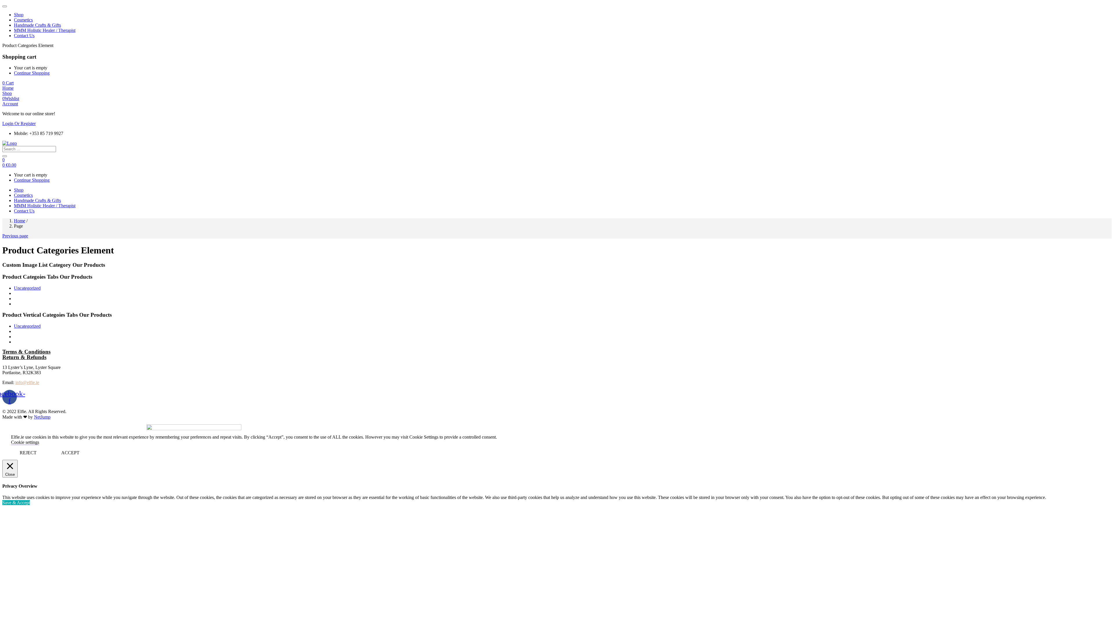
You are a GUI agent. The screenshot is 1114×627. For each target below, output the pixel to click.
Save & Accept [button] (16, 502)
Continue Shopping (32, 73)
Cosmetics (23, 19)
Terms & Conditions (26, 352)
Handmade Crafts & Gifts (37, 25)
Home (19, 220)
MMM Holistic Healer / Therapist (44, 30)
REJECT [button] (28, 452)
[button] (8, 82)
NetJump (42, 417)
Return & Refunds (24, 357)
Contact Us (24, 35)
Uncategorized (27, 288)
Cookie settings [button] (25, 442)
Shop (18, 14)
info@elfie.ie (27, 382)
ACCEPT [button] (70, 452)
